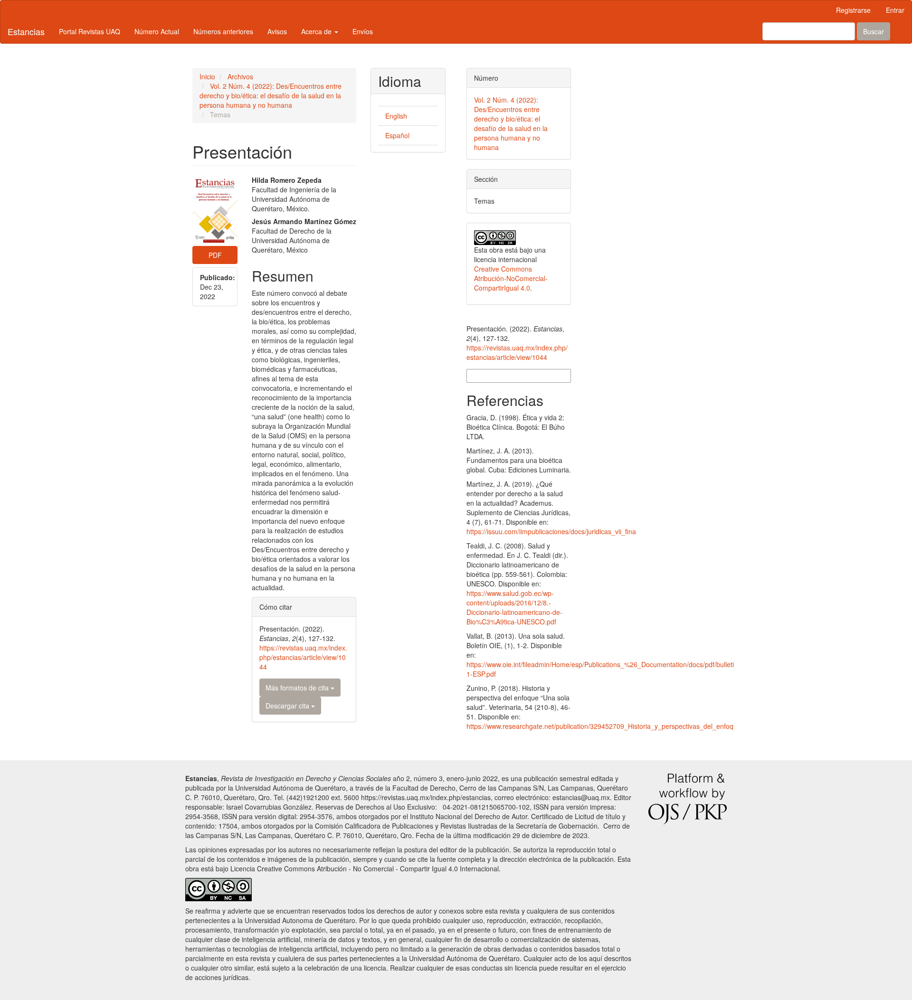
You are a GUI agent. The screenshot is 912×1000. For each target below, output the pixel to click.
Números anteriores (223, 31)
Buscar (873, 31)
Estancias (26, 31)
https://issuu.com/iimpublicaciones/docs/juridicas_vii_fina (551, 531)
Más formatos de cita (298, 687)
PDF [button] (215, 255)
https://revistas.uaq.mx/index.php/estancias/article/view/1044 (303, 657)
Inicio (207, 76)
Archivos (240, 76)
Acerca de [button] (317, 31)
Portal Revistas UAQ (89, 31)
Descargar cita (288, 705)
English (396, 116)
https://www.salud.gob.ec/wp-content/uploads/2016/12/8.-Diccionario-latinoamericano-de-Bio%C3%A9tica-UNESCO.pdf (514, 607)
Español (397, 135)
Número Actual (156, 31)
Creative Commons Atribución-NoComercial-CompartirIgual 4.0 (511, 278)
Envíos (362, 31)
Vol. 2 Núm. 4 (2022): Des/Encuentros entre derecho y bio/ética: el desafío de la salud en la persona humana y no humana (271, 95)
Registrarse (853, 10)
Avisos (277, 31)
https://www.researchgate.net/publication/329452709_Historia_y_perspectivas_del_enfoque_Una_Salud (622, 726)
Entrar (895, 10)
